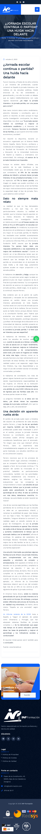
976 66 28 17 (8, 790)
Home (4, 38)
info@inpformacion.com (13, 786)
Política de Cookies (10, 758)
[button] (36, 339)
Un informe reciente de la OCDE (17, 614)
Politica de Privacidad (10, 754)
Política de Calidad (9, 761)
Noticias (12, 38)
